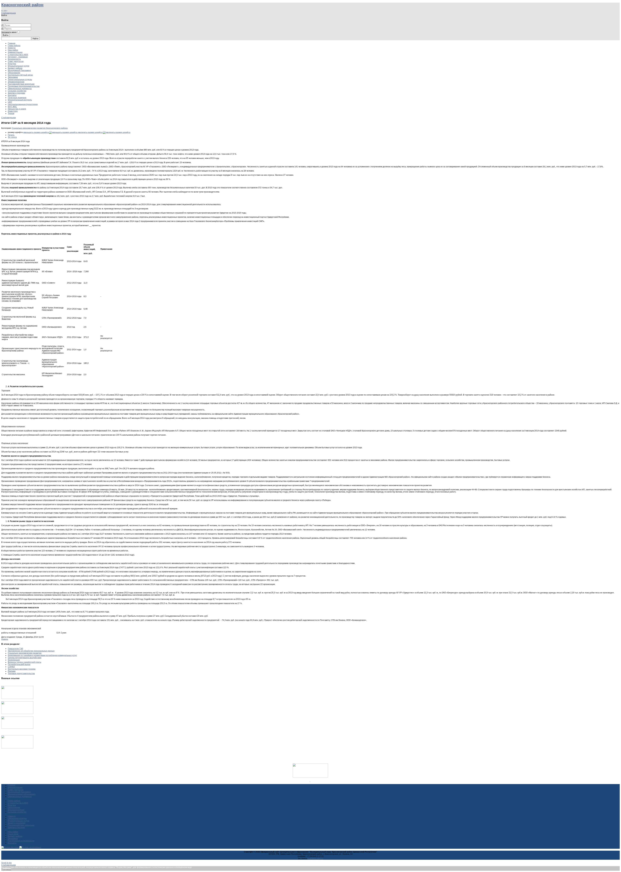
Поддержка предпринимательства (23, 86)
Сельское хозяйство (17, 91)
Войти (5, 35)
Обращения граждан (17, 818)
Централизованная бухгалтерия (23, 104)
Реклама (12, 671)
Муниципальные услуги (18, 66)
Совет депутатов (15, 61)
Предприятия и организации (21, 841)
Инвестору (13, 111)
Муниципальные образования (22, 794)
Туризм (11, 113)
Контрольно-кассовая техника (21, 669)
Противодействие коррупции (21, 84)
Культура (12, 64)
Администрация (15, 52)
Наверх (4, 639)
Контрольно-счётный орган (20, 75)
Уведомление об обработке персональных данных (31, 651)
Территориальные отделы (20, 79)
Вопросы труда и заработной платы (24, 662)
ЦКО (10, 102)
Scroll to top (6, 863)
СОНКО (11, 667)
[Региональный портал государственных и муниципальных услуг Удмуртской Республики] (17, 713)
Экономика (13, 77)
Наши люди (13, 834)
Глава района (14, 45)
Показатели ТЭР (15, 648)
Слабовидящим (8, 13)
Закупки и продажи (16, 93)
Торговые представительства (21, 673)
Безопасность (14, 59)
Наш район (13, 50)
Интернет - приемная (18, 57)
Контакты (12, 95)
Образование (14, 73)
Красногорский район (22, 5)
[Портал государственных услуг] (17, 698)
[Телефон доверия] (17, 748)
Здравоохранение (16, 82)
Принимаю (6, 869)
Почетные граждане (17, 97)
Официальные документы (20, 88)
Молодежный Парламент (19, 70)
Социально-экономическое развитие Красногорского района (40, 128)
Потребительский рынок (19, 664)
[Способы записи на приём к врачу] (17, 728)
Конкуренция (14, 660)
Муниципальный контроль (20, 100)
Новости (12, 48)
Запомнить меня (8, 32)
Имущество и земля (17, 109)
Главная (11, 43)
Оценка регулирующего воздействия (24, 658)
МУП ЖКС (12, 107)
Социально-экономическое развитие (25, 653)
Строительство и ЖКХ (18, 54)
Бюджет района (15, 68)
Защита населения (16, 823)
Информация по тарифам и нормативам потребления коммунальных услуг (42, 655)
